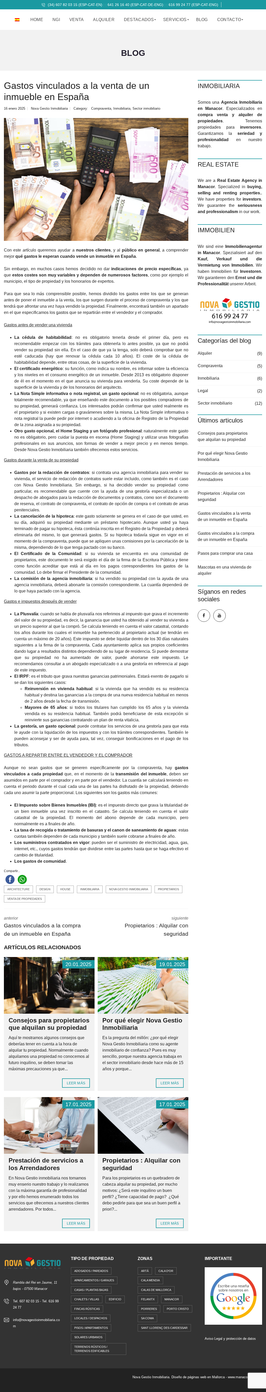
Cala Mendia (150, 1280)
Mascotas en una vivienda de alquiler (224, 570)
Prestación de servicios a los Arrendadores (46, 1164)
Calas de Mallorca (156, 1289)
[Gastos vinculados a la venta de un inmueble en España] (96, 179)
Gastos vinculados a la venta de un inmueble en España (224, 516)
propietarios (168, 889)
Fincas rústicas (87, 1308)
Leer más (76, 1083)
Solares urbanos (88, 1337)
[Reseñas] (233, 1296)
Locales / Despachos (90, 1318)
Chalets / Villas (86, 1299)
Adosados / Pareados (91, 1270)
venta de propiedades (24, 898)
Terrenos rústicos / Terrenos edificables (91, 1349)
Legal (203, 390)
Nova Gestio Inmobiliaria (128, 889)
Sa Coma (147, 1318)
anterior (42, 926)
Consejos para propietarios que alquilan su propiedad (49, 1024)
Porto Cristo (178, 1308)
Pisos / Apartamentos (91, 1327)
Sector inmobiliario (146, 108)
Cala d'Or (165, 1270)
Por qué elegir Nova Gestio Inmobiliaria (223, 456)
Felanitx (148, 1299)
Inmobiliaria (121, 108)
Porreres (149, 1308)
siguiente (156, 926)
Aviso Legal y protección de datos (230, 1339)
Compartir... (12, 871)
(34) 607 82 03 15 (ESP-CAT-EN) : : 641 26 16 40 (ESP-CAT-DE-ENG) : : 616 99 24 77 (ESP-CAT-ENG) (132, 5)
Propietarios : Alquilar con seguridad (221, 496)
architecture (18, 889)
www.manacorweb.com (245, 1377)
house (65, 889)
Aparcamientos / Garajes (94, 1280)
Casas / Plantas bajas (91, 1289)
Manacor (171, 1299)
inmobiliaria (89, 889)
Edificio (115, 1299)
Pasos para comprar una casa (225, 553)
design (44, 889)
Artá (145, 1270)
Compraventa (101, 108)
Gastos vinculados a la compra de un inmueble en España (226, 536)
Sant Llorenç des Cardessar (164, 1327)
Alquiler (205, 353)
